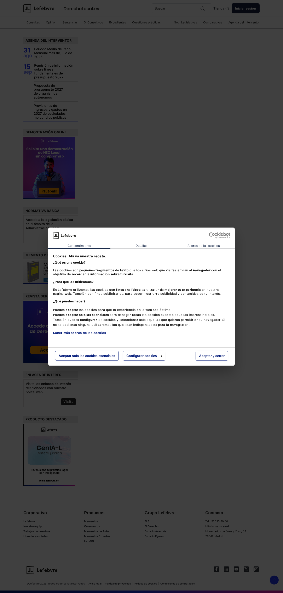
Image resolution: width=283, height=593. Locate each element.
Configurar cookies (141, 356)
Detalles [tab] (141, 246)
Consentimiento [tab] (79, 246)
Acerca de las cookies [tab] (203, 246)
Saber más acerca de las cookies (79, 333)
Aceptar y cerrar (212, 356)
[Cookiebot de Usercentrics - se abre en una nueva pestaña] (212, 235)
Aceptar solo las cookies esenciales (87, 356)
